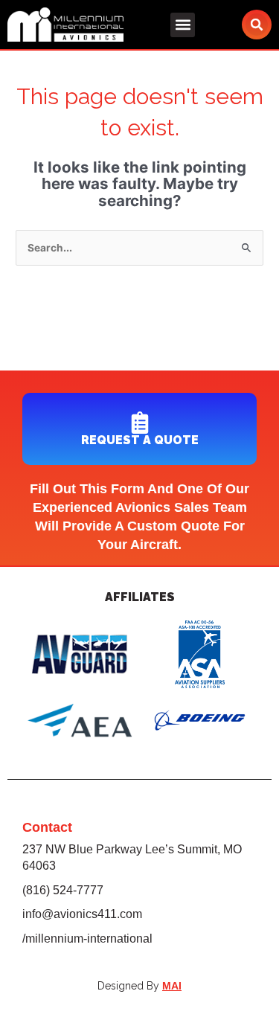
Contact (47, 827)
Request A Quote (140, 440)
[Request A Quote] (140, 422)
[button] (182, 25)
